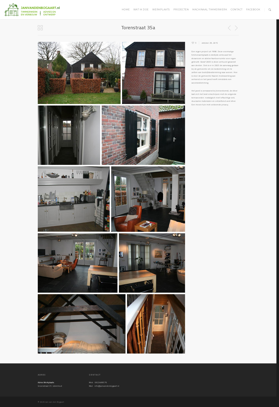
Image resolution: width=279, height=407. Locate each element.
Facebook (253, 9)
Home (126, 9)
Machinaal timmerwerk (209, 9)
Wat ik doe (141, 9)
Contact (237, 9)
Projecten (181, 9)
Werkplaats (161, 9)
